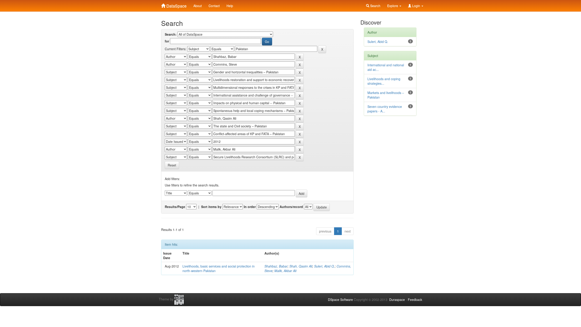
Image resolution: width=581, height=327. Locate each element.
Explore (393, 5)
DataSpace (176, 5)
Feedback (415, 299)
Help (229, 5)
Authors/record (291, 206)
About (197, 5)
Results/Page (175, 206)
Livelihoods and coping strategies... (383, 81)
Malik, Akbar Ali (285, 270)
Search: (171, 34)
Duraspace (397, 299)
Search (374, 5)
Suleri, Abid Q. (324, 266)
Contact (214, 5)
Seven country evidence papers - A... (384, 108)
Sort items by (211, 206)
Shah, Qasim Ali (300, 266)
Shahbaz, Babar (276, 266)
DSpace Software (340, 299)
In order (250, 206)
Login (416, 5)
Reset (172, 165)
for (167, 41)
